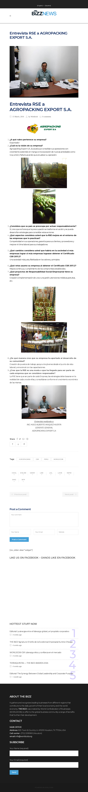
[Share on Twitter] (20, 439)
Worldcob (34, 117)
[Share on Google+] (23, 439)
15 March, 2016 (18, 117)
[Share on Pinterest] (27, 439)
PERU (46, 459)
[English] (40, 5)
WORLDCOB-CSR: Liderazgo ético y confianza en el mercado (35, 652)
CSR (37, 459)
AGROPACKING (25, 459)
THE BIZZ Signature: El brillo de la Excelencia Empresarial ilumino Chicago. (41, 642)
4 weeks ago (17, 635)
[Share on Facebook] (17, 439)
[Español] (48, 5)
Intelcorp (49, 787)
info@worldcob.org (24, 736)
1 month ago (17, 677)
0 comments (46, 117)
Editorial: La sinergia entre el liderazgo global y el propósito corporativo (39, 631)
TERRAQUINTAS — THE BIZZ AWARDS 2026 (29, 663)
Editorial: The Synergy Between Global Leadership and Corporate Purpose (41, 673)
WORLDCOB (58, 459)
